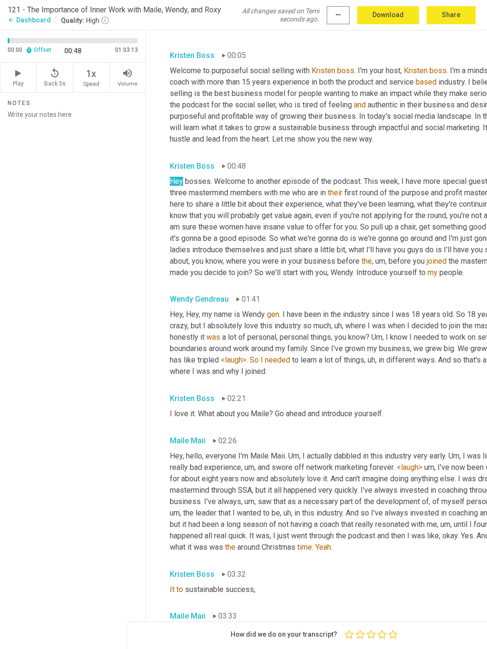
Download (388, 15)
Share (451, 15)
